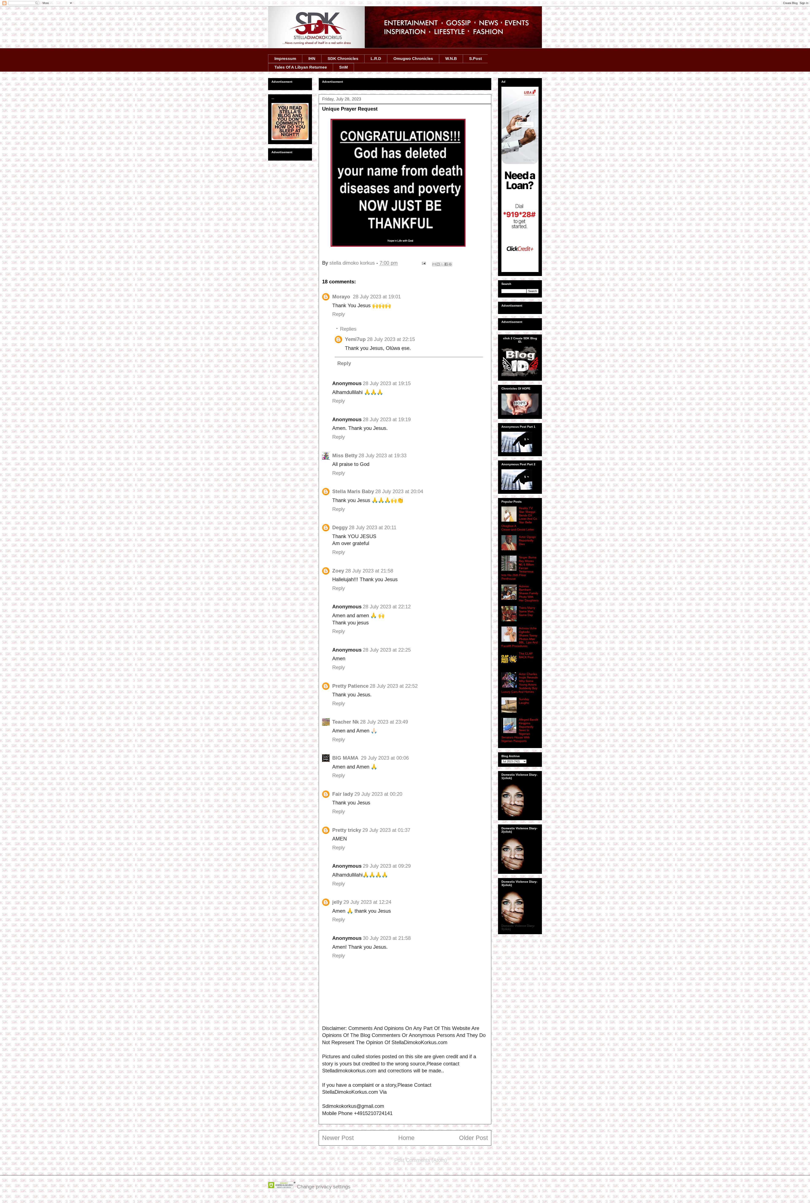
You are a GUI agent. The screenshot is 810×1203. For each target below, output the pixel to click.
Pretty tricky (346, 830)
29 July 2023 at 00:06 (385, 758)
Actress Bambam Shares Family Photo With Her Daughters (529, 593)
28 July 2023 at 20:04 (399, 491)
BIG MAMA (346, 758)
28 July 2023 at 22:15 (391, 339)
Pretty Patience (350, 686)
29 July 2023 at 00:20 (378, 794)
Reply (338, 314)
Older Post (473, 1137)
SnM (343, 67)
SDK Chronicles (343, 58)
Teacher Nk (345, 722)
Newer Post (338, 1137)
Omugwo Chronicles (413, 58)
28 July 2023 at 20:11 (372, 527)
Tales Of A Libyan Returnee (300, 67)
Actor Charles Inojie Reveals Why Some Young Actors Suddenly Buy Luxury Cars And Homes (519, 682)
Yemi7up (355, 339)
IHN (311, 58)
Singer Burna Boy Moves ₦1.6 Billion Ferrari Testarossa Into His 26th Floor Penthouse (518, 568)
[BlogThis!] (438, 264)
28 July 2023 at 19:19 (387, 419)
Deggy (340, 527)
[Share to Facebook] (446, 264)
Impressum (285, 58)
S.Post (475, 58)
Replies (348, 329)
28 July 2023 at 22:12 (387, 606)
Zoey (338, 571)
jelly (337, 902)
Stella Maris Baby (353, 491)
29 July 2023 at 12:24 (367, 902)
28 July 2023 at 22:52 (394, 686)
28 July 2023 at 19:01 (377, 296)
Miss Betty (344, 455)
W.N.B (451, 58)
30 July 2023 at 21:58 (387, 938)
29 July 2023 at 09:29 (387, 866)
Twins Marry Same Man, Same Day (527, 611)
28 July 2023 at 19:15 (387, 383)
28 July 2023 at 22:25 (387, 650)
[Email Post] (423, 263)
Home (406, 1137)
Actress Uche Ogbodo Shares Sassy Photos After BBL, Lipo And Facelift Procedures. (519, 637)
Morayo (342, 296)
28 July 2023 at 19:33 (382, 455)
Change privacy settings (323, 1186)
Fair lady (342, 794)
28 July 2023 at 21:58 (369, 571)
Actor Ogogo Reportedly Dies (527, 540)
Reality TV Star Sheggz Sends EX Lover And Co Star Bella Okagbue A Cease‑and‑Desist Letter (519, 518)
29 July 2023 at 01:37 (386, 830)
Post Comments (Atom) (420, 1160)
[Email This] (434, 264)
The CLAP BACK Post (526, 655)
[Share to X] (442, 264)
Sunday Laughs (524, 700)
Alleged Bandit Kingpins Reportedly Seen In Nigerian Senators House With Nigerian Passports (519, 730)
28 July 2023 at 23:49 (384, 722)
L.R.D (376, 58)
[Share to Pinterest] (450, 264)
